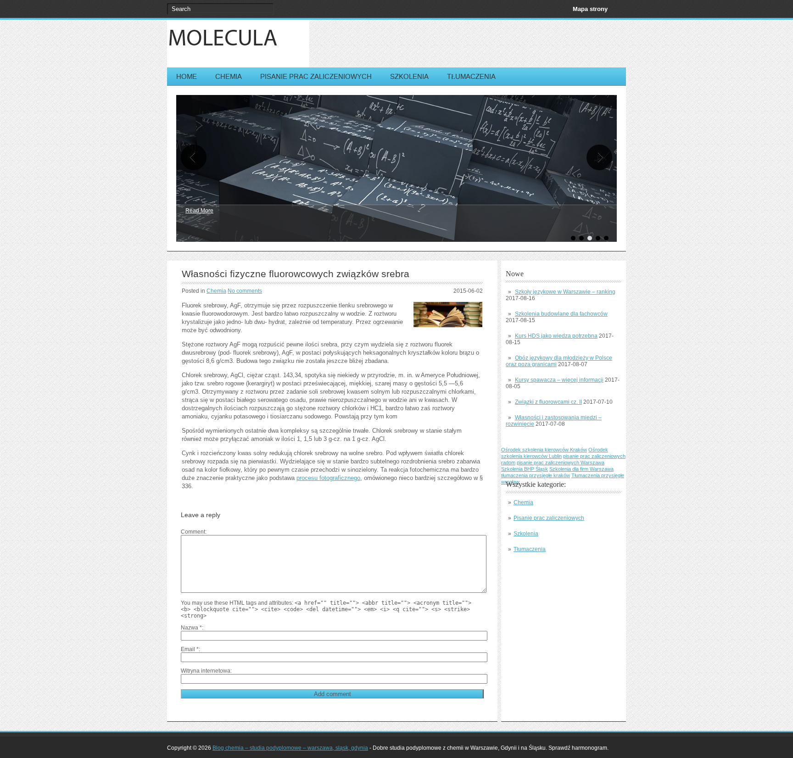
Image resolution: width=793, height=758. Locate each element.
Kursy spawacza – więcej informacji (559, 380)
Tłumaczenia (471, 76)
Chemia (228, 76)
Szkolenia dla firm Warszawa (581, 469)
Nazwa (191, 627)
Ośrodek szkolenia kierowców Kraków (544, 449)
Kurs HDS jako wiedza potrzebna (556, 336)
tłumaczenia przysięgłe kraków (535, 475)
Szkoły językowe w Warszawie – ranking (565, 292)
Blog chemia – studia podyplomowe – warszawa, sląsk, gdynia (290, 748)
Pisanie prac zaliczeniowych (316, 76)
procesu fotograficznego (328, 477)
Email (190, 649)
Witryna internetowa (205, 671)
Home (186, 76)
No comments (245, 291)
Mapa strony (590, 9)
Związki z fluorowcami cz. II (548, 402)
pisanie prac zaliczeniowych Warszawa (560, 462)
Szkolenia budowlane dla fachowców (561, 314)
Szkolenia (409, 76)
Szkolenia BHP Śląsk (524, 469)
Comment (193, 532)
